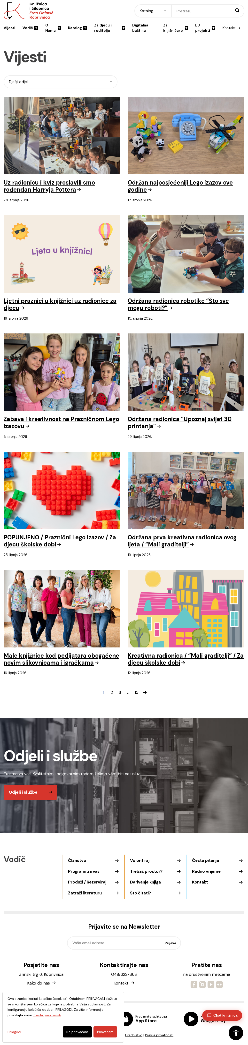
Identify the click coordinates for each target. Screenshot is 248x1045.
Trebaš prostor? (146, 871)
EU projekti (202, 28)
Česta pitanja (205, 860)
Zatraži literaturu (85, 893)
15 (136, 692)
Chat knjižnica (225, 1015)
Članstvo (77, 860)
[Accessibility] (236, 1033)
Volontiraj (139, 860)
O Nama (50, 28)
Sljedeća (144, 692)
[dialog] (63, 1017)
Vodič (28, 27)
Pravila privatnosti (159, 1035)
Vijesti (9, 27)
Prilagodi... (15, 1032)
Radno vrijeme (206, 871)
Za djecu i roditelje (103, 28)
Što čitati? (140, 893)
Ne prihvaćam (77, 1032)
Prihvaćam (105, 1032)
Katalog (75, 27)
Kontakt (229, 27)
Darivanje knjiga (145, 882)
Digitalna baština (140, 28)
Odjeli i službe (23, 792)
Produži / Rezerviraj (87, 882)
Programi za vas (84, 871)
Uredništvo (133, 1035)
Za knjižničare (173, 28)
